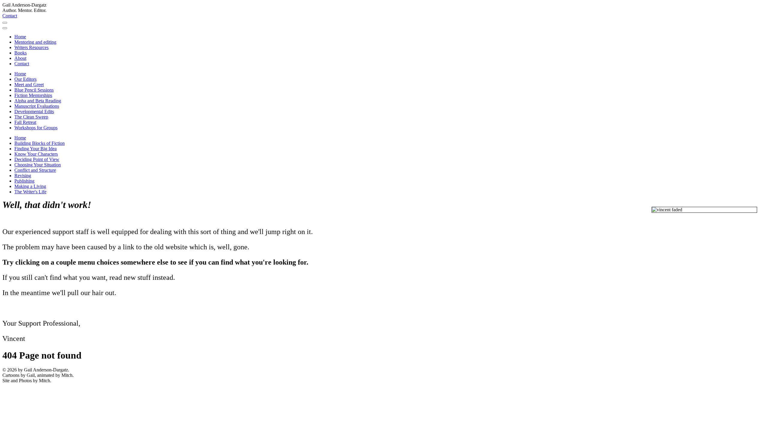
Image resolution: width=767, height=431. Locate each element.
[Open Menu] (4, 23)
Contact (9, 15)
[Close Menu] (4, 28)
